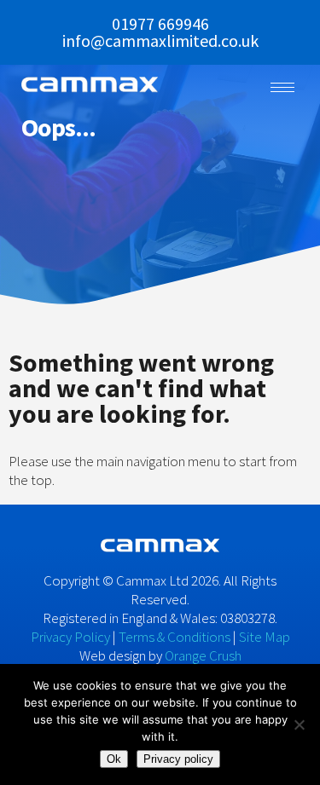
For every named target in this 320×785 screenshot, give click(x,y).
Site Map (264, 636)
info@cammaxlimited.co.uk (160, 40)
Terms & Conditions (174, 636)
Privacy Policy (70, 636)
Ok (114, 759)
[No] (298, 724)
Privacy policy (178, 759)
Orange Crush (203, 655)
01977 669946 (160, 23)
